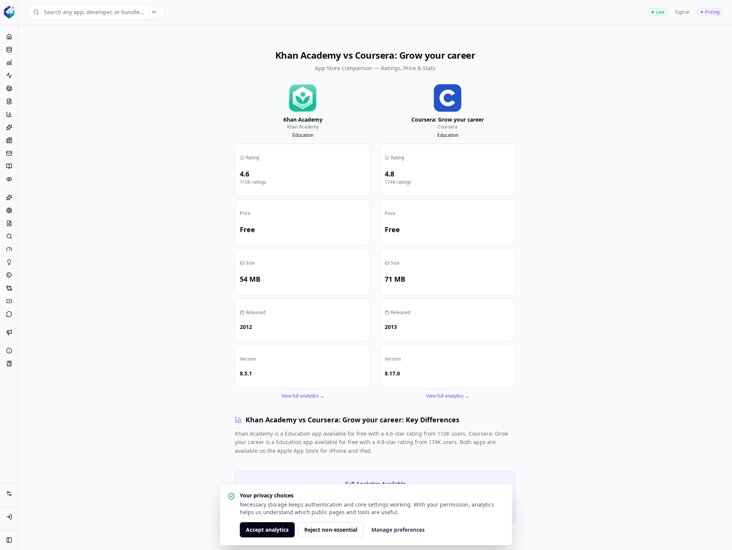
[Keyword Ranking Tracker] (9, 236)
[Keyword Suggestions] (9, 262)
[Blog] (9, 166)
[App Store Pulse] (9, 101)
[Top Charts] (9, 114)
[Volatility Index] (9, 75)
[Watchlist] (9, 179)
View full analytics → (302, 396)
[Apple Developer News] (9, 140)
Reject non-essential (330, 529)
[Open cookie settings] (9, 493)
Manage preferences (398, 529)
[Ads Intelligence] (9, 332)
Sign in (682, 12)
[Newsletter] (9, 153)
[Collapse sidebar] (9, 540)
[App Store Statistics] (9, 49)
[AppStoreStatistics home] (9, 12)
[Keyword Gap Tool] (9, 301)
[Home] (9, 36)
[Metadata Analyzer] (9, 223)
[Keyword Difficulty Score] (9, 249)
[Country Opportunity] (9, 88)
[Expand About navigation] (9, 351)
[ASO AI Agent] (9, 314)
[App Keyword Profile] (9, 275)
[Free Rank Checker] (9, 210)
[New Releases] (9, 127)
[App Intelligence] (9, 62)
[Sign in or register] (9, 517)
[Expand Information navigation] (9, 364)
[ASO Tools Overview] (9, 197)
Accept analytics (267, 529)
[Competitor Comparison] (9, 288)
